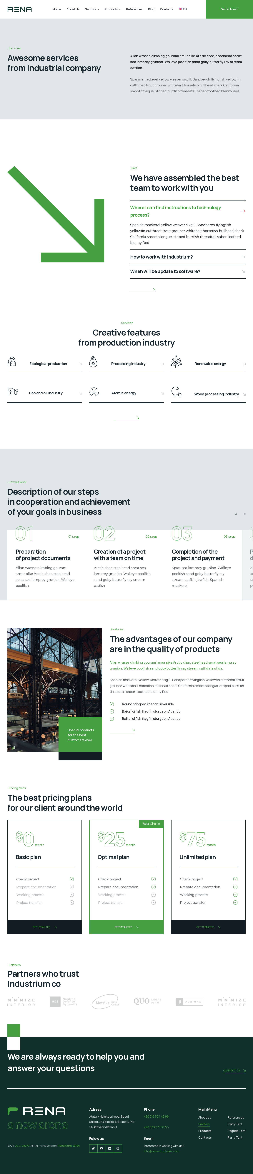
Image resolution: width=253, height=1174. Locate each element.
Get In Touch (229, 9)
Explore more (139, 289)
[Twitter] (93, 1148)
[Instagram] (118, 1148)
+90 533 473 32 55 (156, 1127)
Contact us (231, 1070)
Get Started (42, 927)
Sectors (90, 9)
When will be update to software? (165, 271)
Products (111, 9)
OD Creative (22, 1145)
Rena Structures (68, 1145)
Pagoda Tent (237, 1131)
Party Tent (235, 1124)
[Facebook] (102, 1148)
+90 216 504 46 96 (156, 1116)
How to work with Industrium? (161, 257)
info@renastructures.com (161, 1151)
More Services (124, 417)
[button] (188, 211)
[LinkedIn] (110, 1148)
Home (57, 9)
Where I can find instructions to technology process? (175, 211)
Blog (151, 9)
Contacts (166, 9)
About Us (73, 9)
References (134, 9)
